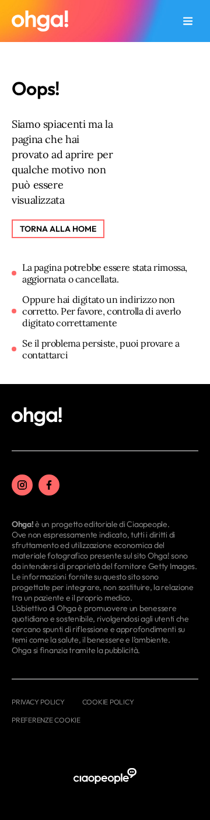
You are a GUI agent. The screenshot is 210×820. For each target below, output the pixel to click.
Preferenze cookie (46, 720)
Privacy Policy (38, 701)
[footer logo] (37, 417)
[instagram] (22, 485)
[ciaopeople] (105, 776)
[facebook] (49, 485)
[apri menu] (187, 21)
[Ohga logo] (40, 21)
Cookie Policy (108, 701)
